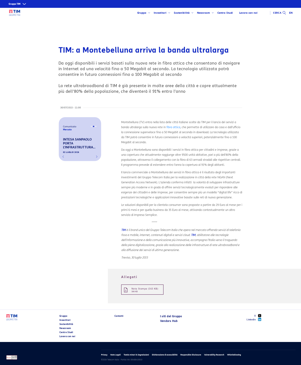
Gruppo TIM (15, 4)
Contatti (119, 316)
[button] (63, 156)
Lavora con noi (67, 336)
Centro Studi (66, 332)
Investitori (160, 12)
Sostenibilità (182, 12)
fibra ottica (173, 127)
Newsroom (203, 12)
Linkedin (251, 319)
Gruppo (142, 12)
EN (291, 12)
